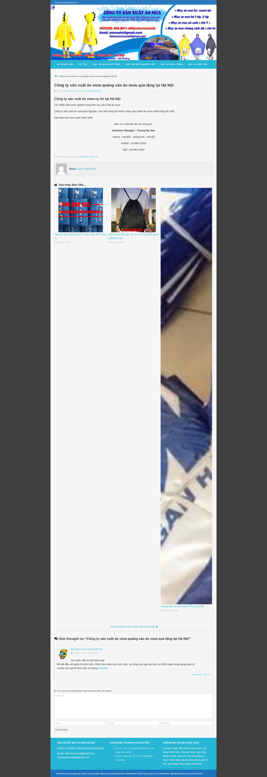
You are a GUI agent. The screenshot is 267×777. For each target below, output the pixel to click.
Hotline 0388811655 (92, 91)
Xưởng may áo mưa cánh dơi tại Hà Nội (132, 626)
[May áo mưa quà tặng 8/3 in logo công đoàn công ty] (80, 210)
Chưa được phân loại (88, 157)
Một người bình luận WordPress (86, 649)
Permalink (197, 675)
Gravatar (102, 668)
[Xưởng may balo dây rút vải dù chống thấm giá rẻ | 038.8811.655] (133, 210)
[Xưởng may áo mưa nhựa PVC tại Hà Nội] (186, 396)
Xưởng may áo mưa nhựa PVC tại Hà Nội (182, 606)
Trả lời (207, 675)
